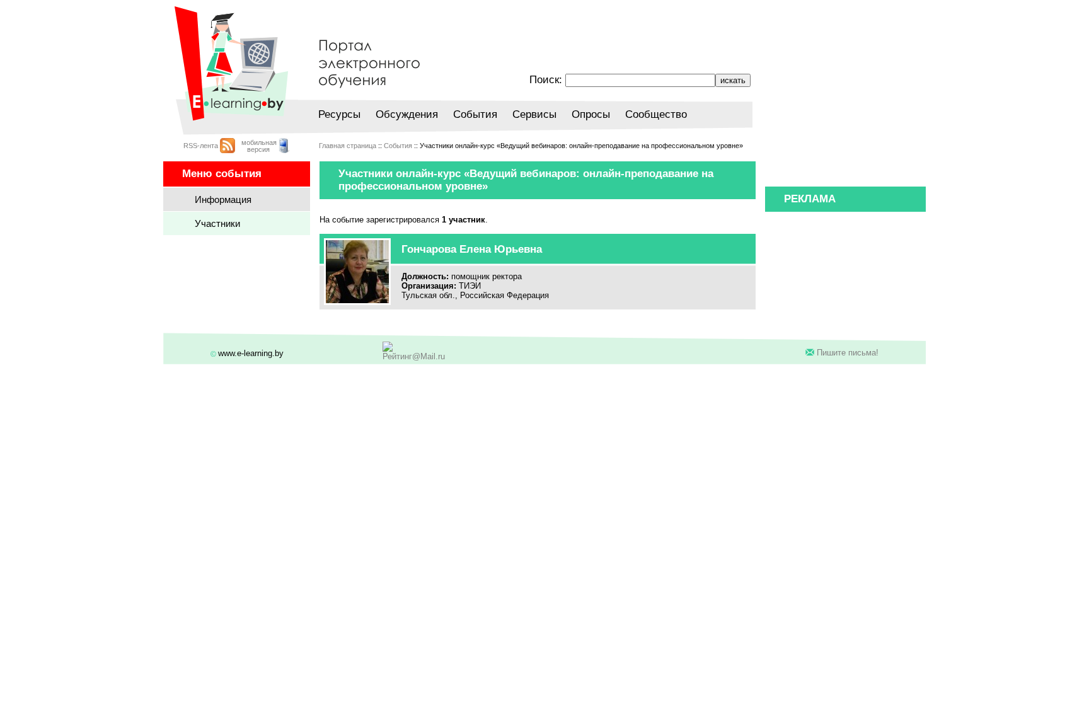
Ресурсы (339, 114)
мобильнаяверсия (259, 146)
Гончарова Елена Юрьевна (471, 249)
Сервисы (534, 114)
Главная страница (347, 145)
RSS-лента (200, 145)
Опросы (591, 114)
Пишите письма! (848, 352)
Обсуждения (407, 114)
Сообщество (656, 114)
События (475, 114)
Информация (223, 199)
